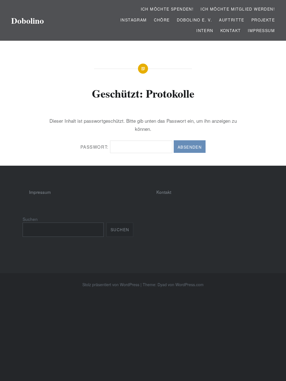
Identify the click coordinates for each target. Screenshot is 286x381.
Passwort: (95, 147)
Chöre (162, 20)
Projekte (263, 20)
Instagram (133, 20)
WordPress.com (189, 284)
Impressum (261, 30)
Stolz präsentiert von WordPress (110, 284)
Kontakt (230, 30)
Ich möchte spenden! (167, 9)
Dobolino (27, 20)
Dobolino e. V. (194, 20)
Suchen (30, 219)
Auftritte (231, 20)
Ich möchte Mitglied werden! (238, 9)
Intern (204, 30)
